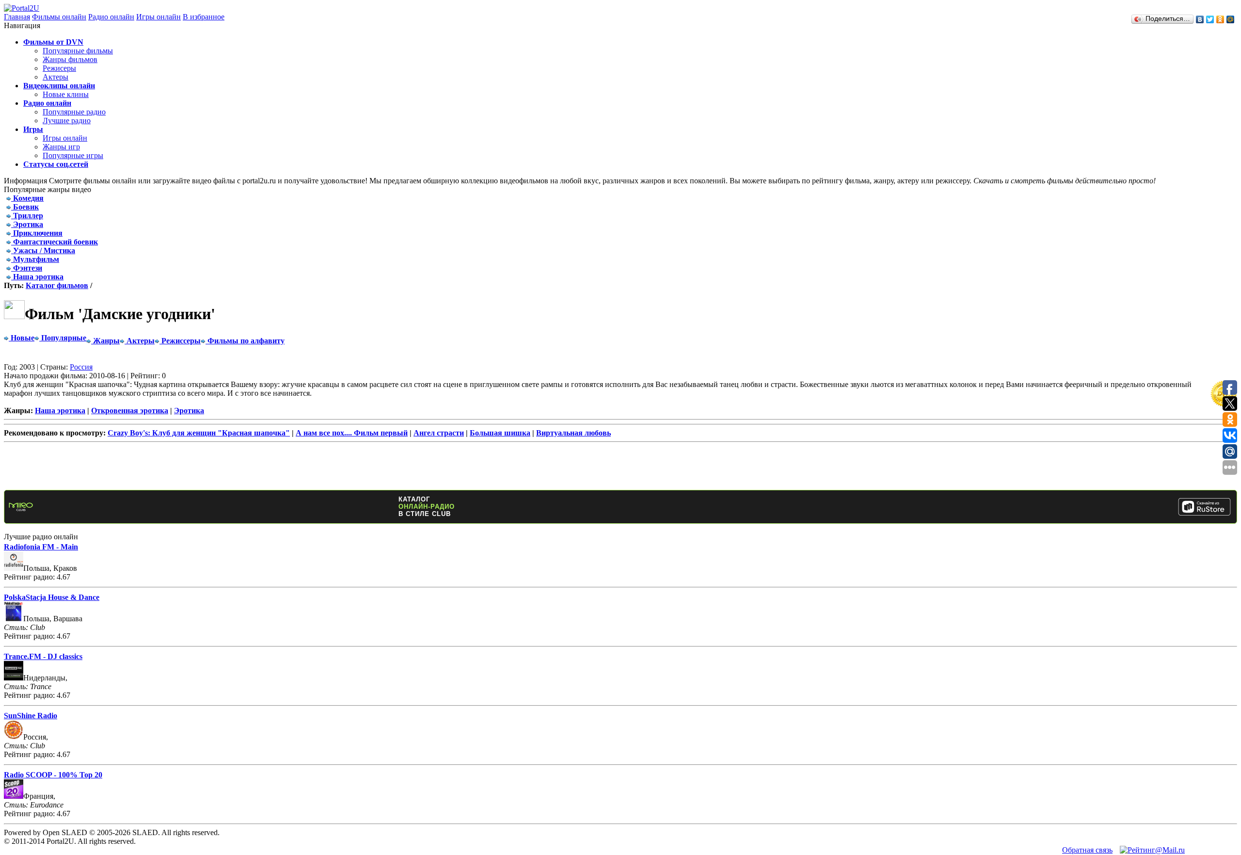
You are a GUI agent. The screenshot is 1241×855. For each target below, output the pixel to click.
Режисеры (59, 68)
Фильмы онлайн (59, 17)
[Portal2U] (21, 8)
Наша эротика (60, 410)
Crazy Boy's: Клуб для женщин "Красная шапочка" (199, 433)
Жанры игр (61, 147)
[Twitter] (1210, 19)
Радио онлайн (111, 17)
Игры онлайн (158, 17)
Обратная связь (1087, 850)
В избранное (203, 17)
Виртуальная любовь (573, 433)
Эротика (189, 410)
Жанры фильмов (70, 59)
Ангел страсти (439, 433)
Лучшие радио (67, 120)
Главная (17, 17)
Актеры (55, 77)
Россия (81, 367)
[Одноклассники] (1220, 19)
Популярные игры (73, 155)
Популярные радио (74, 112)
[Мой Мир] (1230, 19)
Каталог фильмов (57, 285)
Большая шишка (500, 433)
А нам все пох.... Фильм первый (352, 433)
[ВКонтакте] (1200, 19)
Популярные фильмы (78, 51)
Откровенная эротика (129, 410)
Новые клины (66, 94)
